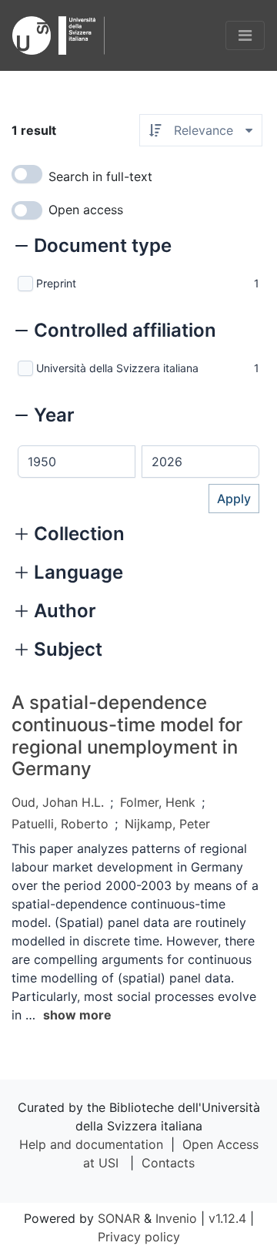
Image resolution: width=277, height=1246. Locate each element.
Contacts (168, 1162)
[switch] (27, 174)
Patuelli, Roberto (60, 823)
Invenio (176, 1218)
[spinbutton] (76, 461)
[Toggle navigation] (245, 35)
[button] (93, 247)
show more (77, 1015)
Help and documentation (91, 1144)
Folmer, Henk (157, 802)
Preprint (56, 283)
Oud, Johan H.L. (58, 802)
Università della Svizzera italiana (117, 367)
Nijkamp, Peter (167, 823)
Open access (85, 209)
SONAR (119, 1218)
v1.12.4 (227, 1218)
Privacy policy (139, 1236)
